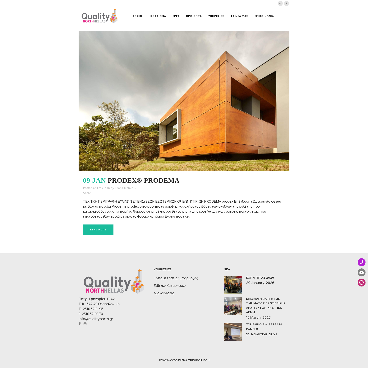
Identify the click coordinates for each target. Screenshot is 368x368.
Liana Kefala (124, 188)
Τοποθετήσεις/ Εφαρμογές (176, 278)
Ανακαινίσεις (164, 293)
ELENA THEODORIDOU (194, 360)
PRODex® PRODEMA (144, 180)
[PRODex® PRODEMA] (184, 101)
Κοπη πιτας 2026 (260, 278)
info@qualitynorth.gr (96, 318)
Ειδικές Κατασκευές (170, 285)
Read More (98, 230)
